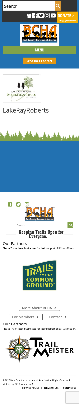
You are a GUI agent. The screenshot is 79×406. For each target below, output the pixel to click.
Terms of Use (51, 387)
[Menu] (39, 50)
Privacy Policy (30, 387)
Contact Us (69, 387)
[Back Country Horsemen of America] (39, 35)
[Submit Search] (58, 6)
